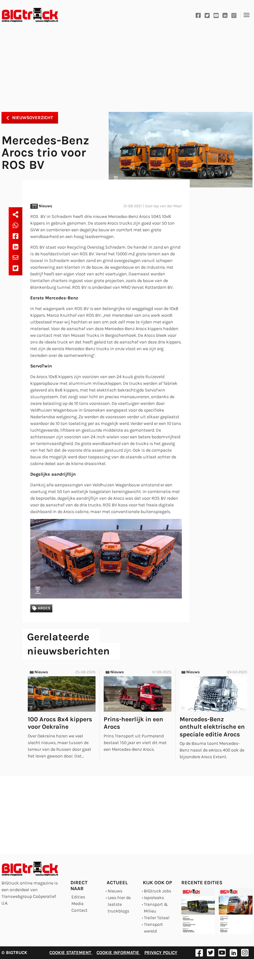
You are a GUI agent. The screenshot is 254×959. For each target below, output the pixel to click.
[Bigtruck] (30, 15)
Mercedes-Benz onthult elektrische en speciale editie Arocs (212, 727)
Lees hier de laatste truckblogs (119, 904)
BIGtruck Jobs (157, 891)
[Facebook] (198, 15)
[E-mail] (15, 257)
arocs (43, 608)
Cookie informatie (118, 952)
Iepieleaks (154, 897)
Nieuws (115, 891)
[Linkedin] (224, 15)
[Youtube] (216, 15)
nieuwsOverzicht (32, 117)
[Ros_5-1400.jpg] (106, 558)
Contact (79, 910)
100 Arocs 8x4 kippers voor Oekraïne (60, 723)
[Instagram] (233, 15)
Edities (78, 897)
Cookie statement (71, 952)
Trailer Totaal (156, 917)
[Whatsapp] (15, 225)
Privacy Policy (160, 952)
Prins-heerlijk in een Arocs (133, 723)
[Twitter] (207, 15)
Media (77, 903)
